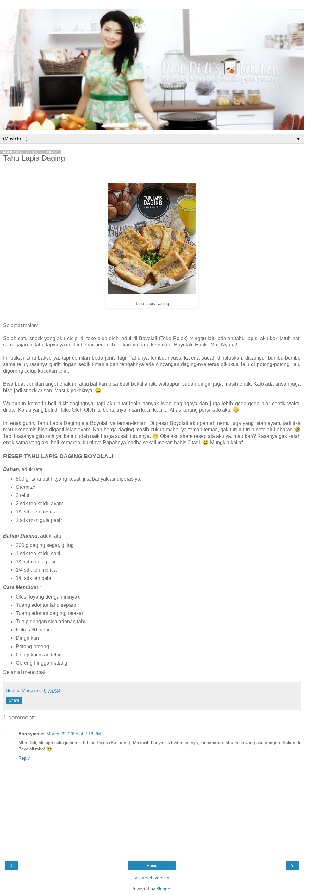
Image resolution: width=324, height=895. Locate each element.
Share (14, 700)
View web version (151, 877)
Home (152, 865)
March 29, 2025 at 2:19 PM (74, 733)
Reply (24, 758)
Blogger (163, 888)
